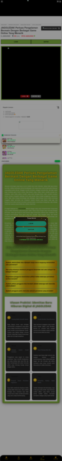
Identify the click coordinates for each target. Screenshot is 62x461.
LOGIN (31, 223)
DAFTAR (31, 229)
